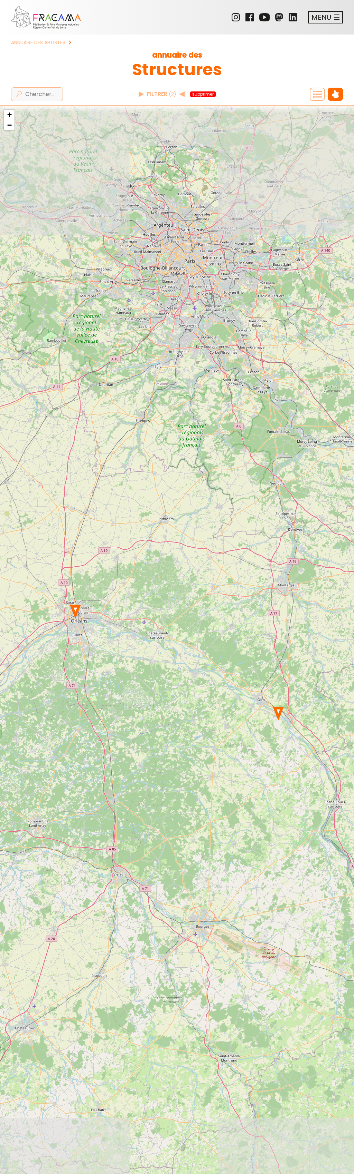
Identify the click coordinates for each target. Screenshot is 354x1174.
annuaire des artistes (38, 42)
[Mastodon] (279, 17)
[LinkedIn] (293, 17)
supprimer (203, 94)
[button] (278, 714)
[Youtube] (264, 17)
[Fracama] (46, 17)
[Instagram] (236, 17)
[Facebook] (249, 17)
